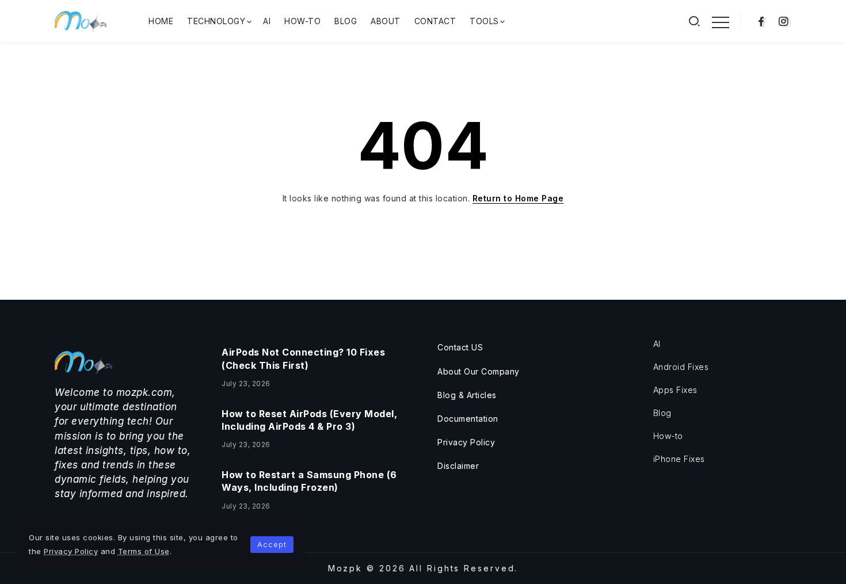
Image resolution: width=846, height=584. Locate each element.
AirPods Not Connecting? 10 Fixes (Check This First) (303, 358)
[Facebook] (761, 21)
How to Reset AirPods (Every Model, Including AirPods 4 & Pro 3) (309, 420)
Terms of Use (144, 551)
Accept (272, 544)
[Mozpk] (80, 20)
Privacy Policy (71, 551)
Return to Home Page (518, 198)
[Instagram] (783, 21)
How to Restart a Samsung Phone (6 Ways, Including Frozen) (309, 481)
